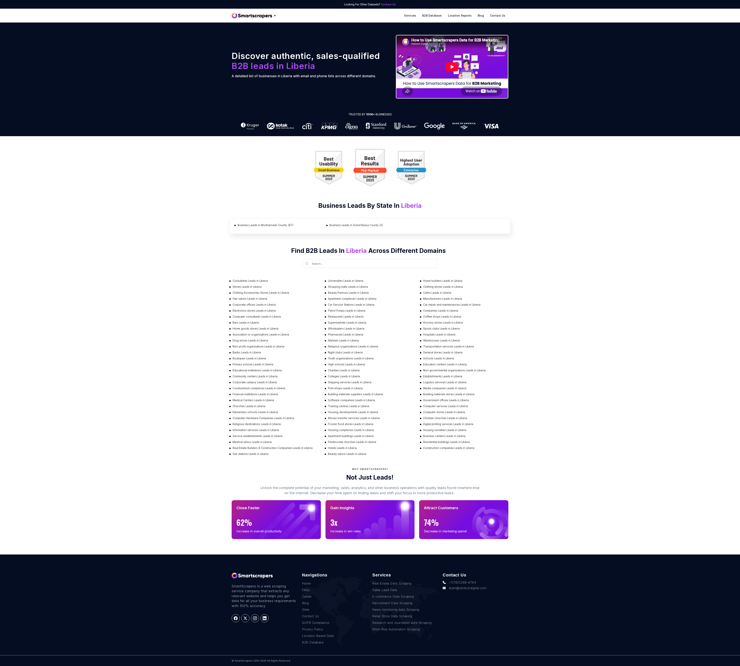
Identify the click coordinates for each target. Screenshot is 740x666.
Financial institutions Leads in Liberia (255, 394)
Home (306, 583)
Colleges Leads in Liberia (344, 376)
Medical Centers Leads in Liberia (253, 400)
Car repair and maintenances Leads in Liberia (451, 304)
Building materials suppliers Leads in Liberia (355, 394)
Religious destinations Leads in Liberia (257, 424)
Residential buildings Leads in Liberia (446, 442)
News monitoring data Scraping (395, 609)
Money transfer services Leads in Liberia (354, 418)
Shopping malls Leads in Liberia (348, 286)
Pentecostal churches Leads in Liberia (352, 442)
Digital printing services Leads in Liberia (448, 424)
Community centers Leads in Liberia (255, 376)
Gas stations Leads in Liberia (250, 453)
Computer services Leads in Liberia (445, 406)
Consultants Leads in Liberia (250, 280)
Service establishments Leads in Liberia (258, 436)
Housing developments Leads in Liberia (353, 412)
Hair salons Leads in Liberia (250, 298)
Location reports (460, 15)
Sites (305, 609)
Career (307, 596)
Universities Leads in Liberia (345, 280)
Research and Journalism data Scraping (402, 623)
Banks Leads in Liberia (247, 352)
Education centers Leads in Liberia (445, 364)
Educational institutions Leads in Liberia (257, 370)
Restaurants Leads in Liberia (345, 316)
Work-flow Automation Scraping (396, 629)
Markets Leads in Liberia (343, 340)
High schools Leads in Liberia (346, 364)
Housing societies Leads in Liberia (444, 430)
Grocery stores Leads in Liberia (443, 322)
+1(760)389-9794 (462, 582)
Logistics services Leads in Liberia (444, 382)
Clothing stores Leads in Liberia (443, 286)
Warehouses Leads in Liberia (441, 340)
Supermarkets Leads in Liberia (347, 322)
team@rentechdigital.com (467, 588)
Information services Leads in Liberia (256, 430)
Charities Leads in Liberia (344, 370)
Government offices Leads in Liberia (446, 400)
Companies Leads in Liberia (440, 310)
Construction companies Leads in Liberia (448, 448)
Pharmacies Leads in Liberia (345, 334)
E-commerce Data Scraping (393, 596)
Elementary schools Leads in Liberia (255, 412)
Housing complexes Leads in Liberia (351, 430)
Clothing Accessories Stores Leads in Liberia (261, 292)
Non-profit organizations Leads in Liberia (258, 346)
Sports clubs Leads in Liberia (441, 328)
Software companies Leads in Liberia (351, 400)
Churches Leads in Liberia (249, 406)
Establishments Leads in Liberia (442, 376)
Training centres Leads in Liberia (348, 406)
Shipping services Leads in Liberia (349, 382)
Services (410, 15)
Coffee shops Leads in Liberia (442, 316)
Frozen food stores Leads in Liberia (350, 424)
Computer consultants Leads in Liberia (257, 316)
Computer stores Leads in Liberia (444, 412)
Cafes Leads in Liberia (437, 292)
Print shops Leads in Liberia (345, 388)
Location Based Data (318, 636)
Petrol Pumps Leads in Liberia (346, 310)
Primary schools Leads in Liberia (253, 364)
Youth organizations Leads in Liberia (351, 358)
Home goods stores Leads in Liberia (255, 328)
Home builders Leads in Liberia (442, 280)
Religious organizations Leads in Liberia (353, 346)
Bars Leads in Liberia (246, 322)
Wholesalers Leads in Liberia (346, 328)
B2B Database (432, 15)
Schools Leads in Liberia (438, 358)
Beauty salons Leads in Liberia (347, 453)
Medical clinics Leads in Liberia (252, 442)
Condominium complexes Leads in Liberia (259, 388)
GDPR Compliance (315, 623)
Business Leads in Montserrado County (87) (265, 225)
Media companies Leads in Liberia (444, 388)
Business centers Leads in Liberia (444, 436)
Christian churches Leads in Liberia (445, 418)
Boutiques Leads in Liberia (249, 358)
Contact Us (388, 4)
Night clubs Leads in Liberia (345, 352)
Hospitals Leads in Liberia (439, 334)
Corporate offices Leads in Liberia (254, 304)
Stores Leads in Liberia (247, 286)
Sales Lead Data (384, 590)
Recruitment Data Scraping (392, 603)
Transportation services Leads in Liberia (448, 346)
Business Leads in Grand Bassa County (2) (356, 225)
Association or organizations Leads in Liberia (261, 334)
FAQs (306, 590)
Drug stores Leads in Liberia (250, 340)
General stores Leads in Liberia (442, 352)
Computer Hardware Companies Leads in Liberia (263, 418)
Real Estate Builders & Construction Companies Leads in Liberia (273, 448)
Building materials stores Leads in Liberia (448, 394)
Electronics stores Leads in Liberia (254, 310)
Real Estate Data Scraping (392, 583)
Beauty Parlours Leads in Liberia (348, 292)
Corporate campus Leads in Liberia (255, 382)
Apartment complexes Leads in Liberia (352, 298)
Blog (481, 15)
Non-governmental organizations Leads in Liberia (454, 370)
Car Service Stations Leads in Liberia (351, 304)
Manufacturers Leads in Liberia (442, 298)
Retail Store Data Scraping (392, 616)
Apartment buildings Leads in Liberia (351, 436)
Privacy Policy (312, 629)
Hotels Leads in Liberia (342, 448)
